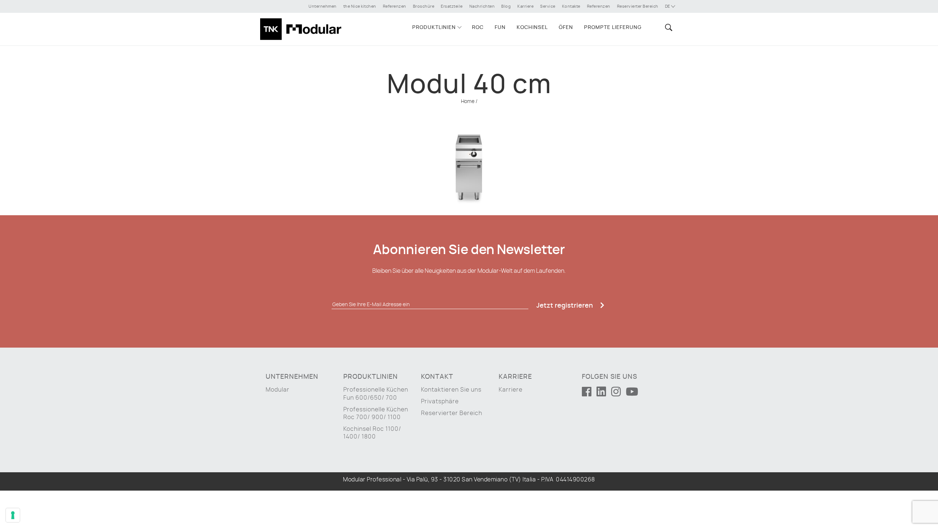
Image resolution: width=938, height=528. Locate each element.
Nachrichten (482, 6)
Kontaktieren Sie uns (451, 390)
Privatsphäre (440, 401)
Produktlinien (434, 27)
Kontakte (571, 6)
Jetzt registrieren (565, 305)
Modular (277, 390)
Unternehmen (323, 6)
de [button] (668, 6)
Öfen (566, 27)
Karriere (525, 6)
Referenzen (394, 6)
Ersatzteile (452, 6)
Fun (500, 27)
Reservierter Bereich (637, 6)
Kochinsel (532, 27)
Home (467, 101)
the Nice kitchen (359, 6)
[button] (667, 27)
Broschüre (424, 6)
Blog (506, 6)
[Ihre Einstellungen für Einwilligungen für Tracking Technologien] (13, 515)
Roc (478, 27)
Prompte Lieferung (613, 27)
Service (547, 6)
